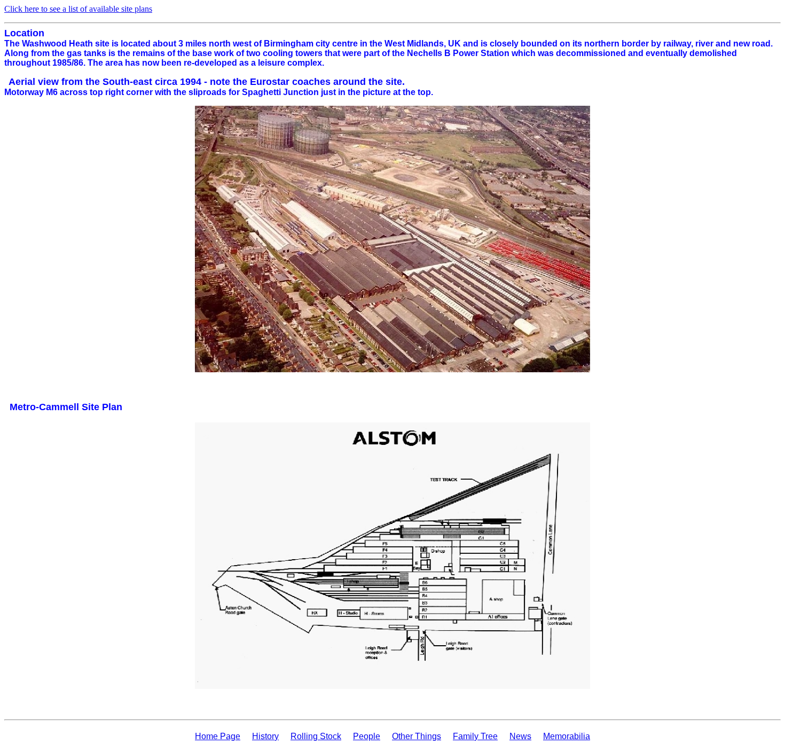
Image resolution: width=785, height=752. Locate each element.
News (520, 736)
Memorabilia (566, 736)
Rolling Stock (316, 736)
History (265, 736)
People (366, 736)
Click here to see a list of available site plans (78, 8)
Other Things (416, 736)
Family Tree (475, 736)
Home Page (217, 736)
